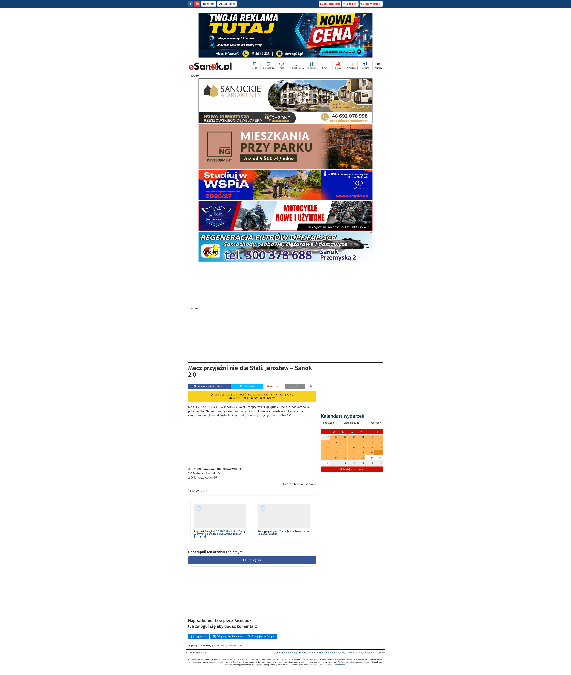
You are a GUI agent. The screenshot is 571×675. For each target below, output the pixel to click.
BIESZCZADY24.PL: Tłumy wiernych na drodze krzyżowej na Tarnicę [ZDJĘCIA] (219, 534)
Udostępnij (254, 560)
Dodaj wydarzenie (372, 3)
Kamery (378, 68)
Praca (281, 68)
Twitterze (248, 386)
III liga (196, 645)
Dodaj (255, 68)
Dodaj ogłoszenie (330, 3)
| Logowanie (199, 636)
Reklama (209, 3)
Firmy (325, 68)
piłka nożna (221, 645)
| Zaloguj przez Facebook (228, 636)
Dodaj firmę (351, 3)
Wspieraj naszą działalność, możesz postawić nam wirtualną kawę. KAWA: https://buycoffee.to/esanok (253, 396)
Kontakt (381, 652)
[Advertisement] (285, 283)
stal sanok (239, 645)
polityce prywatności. (337, 665)
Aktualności (227, 3)
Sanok (230, 645)
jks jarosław (205, 645)
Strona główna (280, 652)
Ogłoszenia (268, 68)
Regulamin (325, 652)
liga (213, 645)
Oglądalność (339, 652)
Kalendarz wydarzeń (342, 416)
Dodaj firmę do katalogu (304, 652)
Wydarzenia (352, 68)
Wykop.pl (275, 386)
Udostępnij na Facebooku (210, 386)
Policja (338, 68)
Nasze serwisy (367, 652)
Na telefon (311, 68)
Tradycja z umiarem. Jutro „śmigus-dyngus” (283, 532)
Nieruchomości (297, 68)
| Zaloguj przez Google (262, 636)
